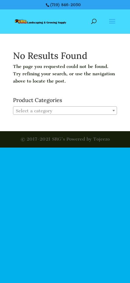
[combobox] (65, 110)
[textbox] (65, 111)
